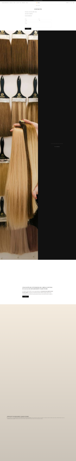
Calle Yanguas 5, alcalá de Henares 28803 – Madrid (31, 11)
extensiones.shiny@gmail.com (28, 15)
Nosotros (27, 2)
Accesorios (17, 2)
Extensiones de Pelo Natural (5, 2)
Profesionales (23, 2)
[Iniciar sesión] (71, 2)
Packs (20, 2)
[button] (69, 2)
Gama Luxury (11, 2)
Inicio (36, 5)
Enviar (28, 28)
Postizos (14, 2)
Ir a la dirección (57, 146)
